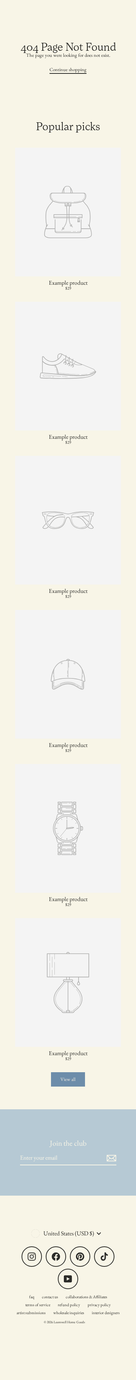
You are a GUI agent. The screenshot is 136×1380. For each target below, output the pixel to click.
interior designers (106, 1312)
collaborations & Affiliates (86, 1296)
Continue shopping (68, 69)
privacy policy (99, 1304)
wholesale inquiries (68, 1312)
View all (68, 1079)
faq (31, 1296)
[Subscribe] (110, 1158)
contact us (50, 1296)
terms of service (37, 1304)
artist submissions (31, 1312)
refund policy (69, 1304)
